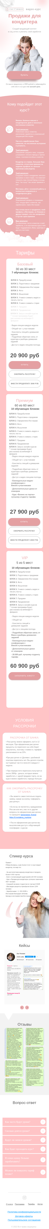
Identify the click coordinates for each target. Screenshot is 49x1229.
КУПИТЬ (25, 365)
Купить (24, 75)
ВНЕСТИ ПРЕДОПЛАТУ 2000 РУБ (25, 384)
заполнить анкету (25, 676)
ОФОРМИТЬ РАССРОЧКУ (24, 374)
